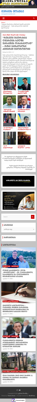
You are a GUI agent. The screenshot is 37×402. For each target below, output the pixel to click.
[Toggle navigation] (3, 18)
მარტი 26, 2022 (7, 52)
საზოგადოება (9, 245)
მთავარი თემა (15, 35)
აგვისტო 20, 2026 (7, 348)
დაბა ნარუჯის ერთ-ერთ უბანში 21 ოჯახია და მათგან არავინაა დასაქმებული (18, 377)
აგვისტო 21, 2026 (7, 278)
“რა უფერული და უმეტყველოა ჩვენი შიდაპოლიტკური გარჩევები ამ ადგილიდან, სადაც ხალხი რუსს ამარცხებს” (18, 158)
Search (32, 217)
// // (13, 52)
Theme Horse (11, 395)
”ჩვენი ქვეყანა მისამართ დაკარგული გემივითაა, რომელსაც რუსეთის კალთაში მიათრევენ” (19, 167)
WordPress (32, 395)
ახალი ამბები (6, 35)
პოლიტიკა (22, 35)
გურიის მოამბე (12, 11)
